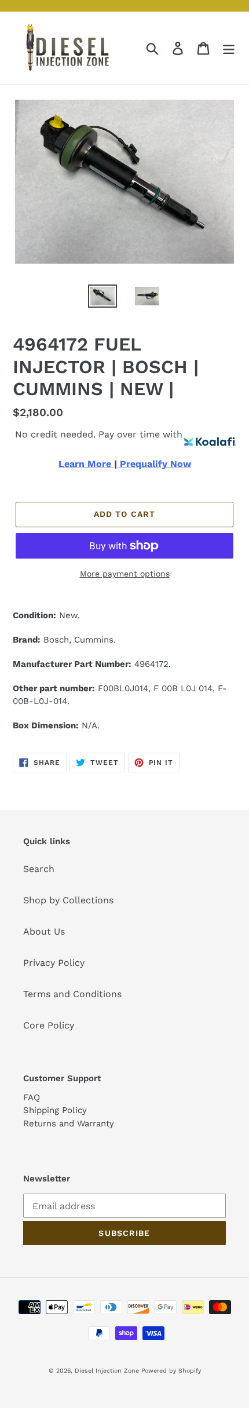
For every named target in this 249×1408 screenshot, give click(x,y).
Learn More (86, 464)
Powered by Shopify (171, 1370)
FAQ (31, 1097)
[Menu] (228, 48)
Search (38, 868)
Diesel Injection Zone (107, 1370)
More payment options (125, 573)
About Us (44, 931)
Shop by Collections (68, 900)
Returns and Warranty (68, 1123)
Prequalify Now (154, 464)
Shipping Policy (55, 1110)
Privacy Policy (54, 962)
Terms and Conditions (72, 994)
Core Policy (48, 1025)
